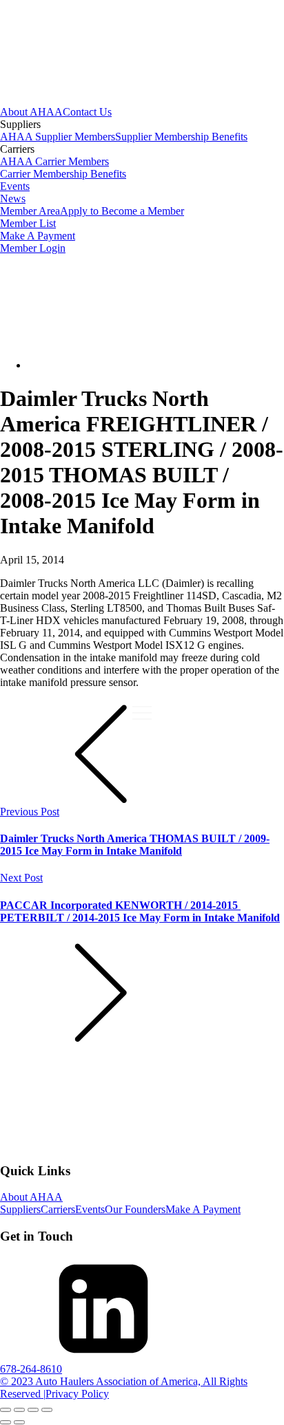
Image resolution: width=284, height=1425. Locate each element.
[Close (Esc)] (46, 1410)
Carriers (58, 1209)
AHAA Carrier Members (54, 161)
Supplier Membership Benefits (181, 136)
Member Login (32, 248)
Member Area (30, 211)
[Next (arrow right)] (19, 1422)
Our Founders (135, 1209)
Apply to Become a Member (122, 211)
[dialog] (142, 180)
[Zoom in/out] (5, 1410)
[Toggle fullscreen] (19, 1410)
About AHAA (31, 112)
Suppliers (20, 1209)
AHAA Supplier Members (57, 136)
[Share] (33, 1410)
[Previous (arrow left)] (5, 1422)
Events (15, 186)
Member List (28, 223)
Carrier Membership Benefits (63, 174)
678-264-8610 (31, 1369)
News (13, 198)
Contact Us (87, 112)
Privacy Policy (77, 1394)
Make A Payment (37, 236)
